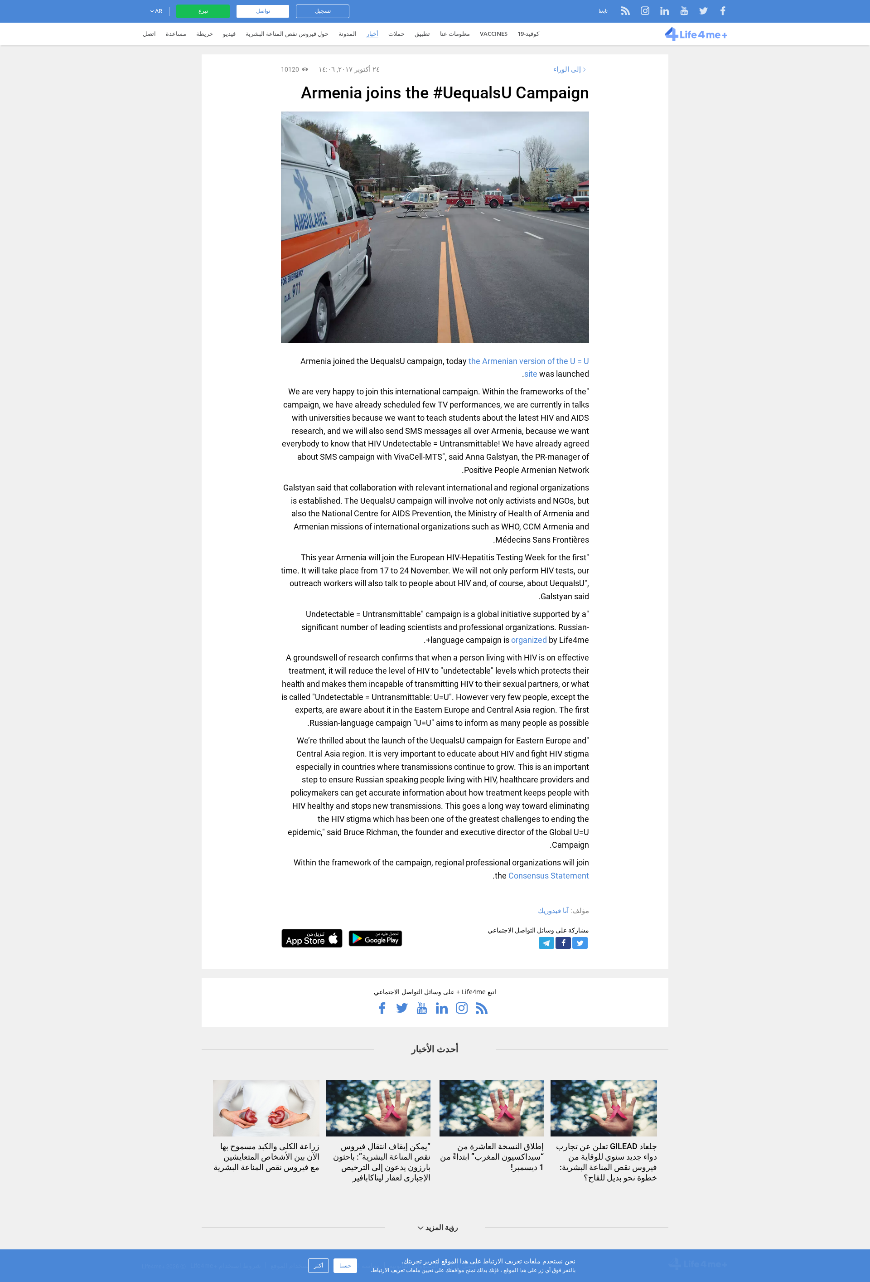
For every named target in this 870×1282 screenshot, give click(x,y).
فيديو (229, 33)
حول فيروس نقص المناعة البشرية (287, 33)
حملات (396, 33)
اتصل (149, 33)
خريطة (204, 33)
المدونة (347, 33)
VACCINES (494, 33)
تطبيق (422, 33)
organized (529, 640)
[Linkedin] (660, 12)
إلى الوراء (567, 69)
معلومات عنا (455, 33)
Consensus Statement (548, 875)
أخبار (372, 33)
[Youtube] (679, 12)
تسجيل (323, 11)
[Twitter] (699, 12)
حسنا (345, 1265)
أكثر (318, 1265)
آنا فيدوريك (553, 911)
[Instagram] (640, 12)
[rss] (625, 12)
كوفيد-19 (528, 33)
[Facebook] (718, 12)
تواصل (263, 11)
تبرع (203, 11)
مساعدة (176, 33)
